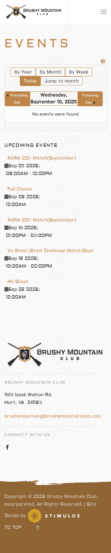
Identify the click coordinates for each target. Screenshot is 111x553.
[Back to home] (34, 12)
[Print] (103, 61)
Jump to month (61, 81)
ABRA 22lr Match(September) (41, 158)
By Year (23, 72)
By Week (78, 72)
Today (30, 81)
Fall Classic (20, 189)
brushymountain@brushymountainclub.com (52, 416)
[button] (104, 12)
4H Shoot (18, 282)
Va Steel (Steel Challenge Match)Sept (50, 251)
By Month (50, 72)
